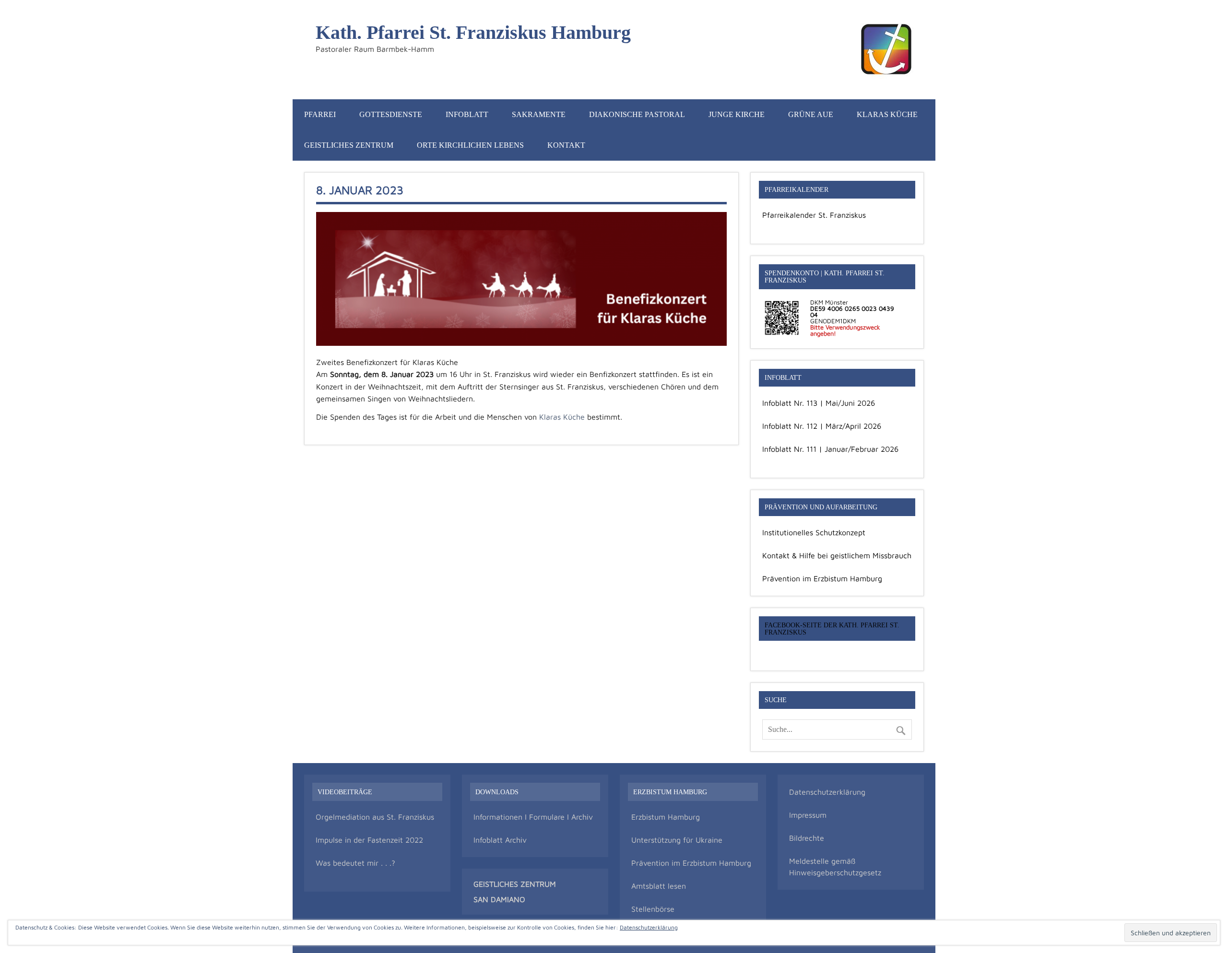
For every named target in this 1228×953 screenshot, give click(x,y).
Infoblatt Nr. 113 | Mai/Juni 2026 (818, 403)
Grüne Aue (810, 114)
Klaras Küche (887, 114)
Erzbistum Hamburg (665, 816)
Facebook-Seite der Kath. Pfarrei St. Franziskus (832, 628)
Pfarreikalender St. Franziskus (814, 215)
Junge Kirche (736, 114)
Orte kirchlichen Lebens (470, 145)
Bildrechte (806, 838)
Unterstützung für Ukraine (676, 839)
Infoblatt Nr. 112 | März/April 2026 (821, 426)
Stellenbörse (652, 909)
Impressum (808, 815)
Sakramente (539, 114)
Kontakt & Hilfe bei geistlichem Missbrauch (836, 555)
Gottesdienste (390, 114)
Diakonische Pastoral (637, 114)
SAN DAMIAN (496, 899)
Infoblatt (467, 114)
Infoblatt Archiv (500, 839)
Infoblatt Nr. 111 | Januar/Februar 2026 (830, 449)
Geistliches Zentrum (348, 145)
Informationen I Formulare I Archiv (533, 816)
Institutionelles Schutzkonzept (813, 532)
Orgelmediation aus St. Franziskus (375, 816)
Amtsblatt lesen (658, 886)
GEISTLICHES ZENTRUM (514, 884)
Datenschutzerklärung (827, 792)
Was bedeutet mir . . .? (355, 863)
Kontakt (566, 145)
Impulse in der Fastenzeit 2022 (369, 839)
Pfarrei (320, 114)
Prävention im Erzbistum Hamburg (822, 578)
